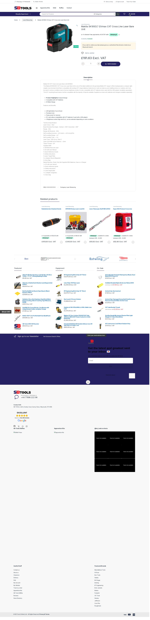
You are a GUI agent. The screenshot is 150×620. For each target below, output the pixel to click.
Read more (109, 242)
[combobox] (66, 14)
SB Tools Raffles (18, 593)
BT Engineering (99, 585)
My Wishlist (17, 585)
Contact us (17, 570)
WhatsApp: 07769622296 (23, 1)
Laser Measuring (27, 20)
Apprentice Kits (45, 8)
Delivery (16, 577)
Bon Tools (97, 575)
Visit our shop (109, 1)
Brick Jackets (98, 588)
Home (16, 20)
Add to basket (111, 64)
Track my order (18, 588)
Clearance (16, 575)
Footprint (97, 593)
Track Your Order (131, 1)
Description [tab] (88, 77)
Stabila (96, 577)
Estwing (97, 582)
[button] (77, 25)
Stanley (97, 598)
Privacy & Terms (44, 614)
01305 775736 (39, 1)
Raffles (61, 8)
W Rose (97, 572)
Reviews (16, 595)
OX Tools (97, 595)
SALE (54, 8)
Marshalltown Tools (100, 570)
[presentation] (135, 259)
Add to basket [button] (61, 242)
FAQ (15, 580)
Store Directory (18, 598)
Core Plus (97, 603)
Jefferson (97, 600)
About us (16, 572)
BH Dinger (97, 580)
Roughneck (98, 606)
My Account (120, 1)
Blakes (96, 590)
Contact (69, 8)
